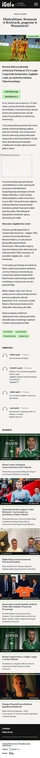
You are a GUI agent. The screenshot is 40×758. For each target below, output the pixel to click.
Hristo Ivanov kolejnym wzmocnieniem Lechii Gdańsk (16, 466)
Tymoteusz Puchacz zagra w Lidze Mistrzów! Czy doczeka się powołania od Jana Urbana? (18, 512)
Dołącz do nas (7, 732)
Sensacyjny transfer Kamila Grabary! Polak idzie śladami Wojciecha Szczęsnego (19, 607)
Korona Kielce (8, 332)
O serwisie (6, 728)
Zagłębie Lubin (23, 336)
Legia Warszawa (21, 332)
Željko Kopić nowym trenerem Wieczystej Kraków (16, 561)
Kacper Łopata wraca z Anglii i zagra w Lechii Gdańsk (19, 658)
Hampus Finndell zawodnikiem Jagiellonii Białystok (17, 705)
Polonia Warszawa (9, 336)
